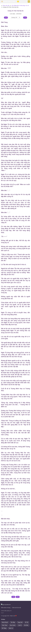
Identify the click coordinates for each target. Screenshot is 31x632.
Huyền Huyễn (5, 622)
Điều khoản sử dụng (5, 607)
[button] (29, 1)
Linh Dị (19, 625)
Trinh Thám (4, 625)
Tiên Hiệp (13, 622)
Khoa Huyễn (12, 625)
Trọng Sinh (20, 622)
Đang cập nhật (6, 5)
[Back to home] (8, 1)
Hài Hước (26, 625)
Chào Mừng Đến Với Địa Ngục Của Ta (20, 5)
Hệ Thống (4, 628)
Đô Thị (26, 622)
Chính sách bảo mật (16, 607)
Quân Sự (11, 628)
